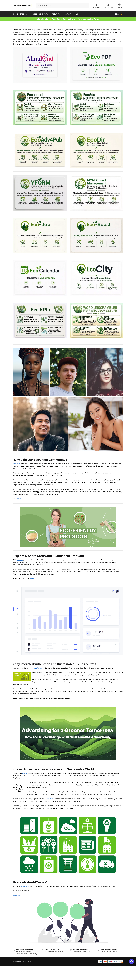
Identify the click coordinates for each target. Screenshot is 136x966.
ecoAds (24, 773)
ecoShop (20, 560)
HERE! (19, 499)
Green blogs (49, 799)
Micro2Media (25, 886)
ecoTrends (38, 668)
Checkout (119, 7)
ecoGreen (16, 464)
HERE (32, 578)
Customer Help (108, 7)
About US (16, 895)
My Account (96, 7)
